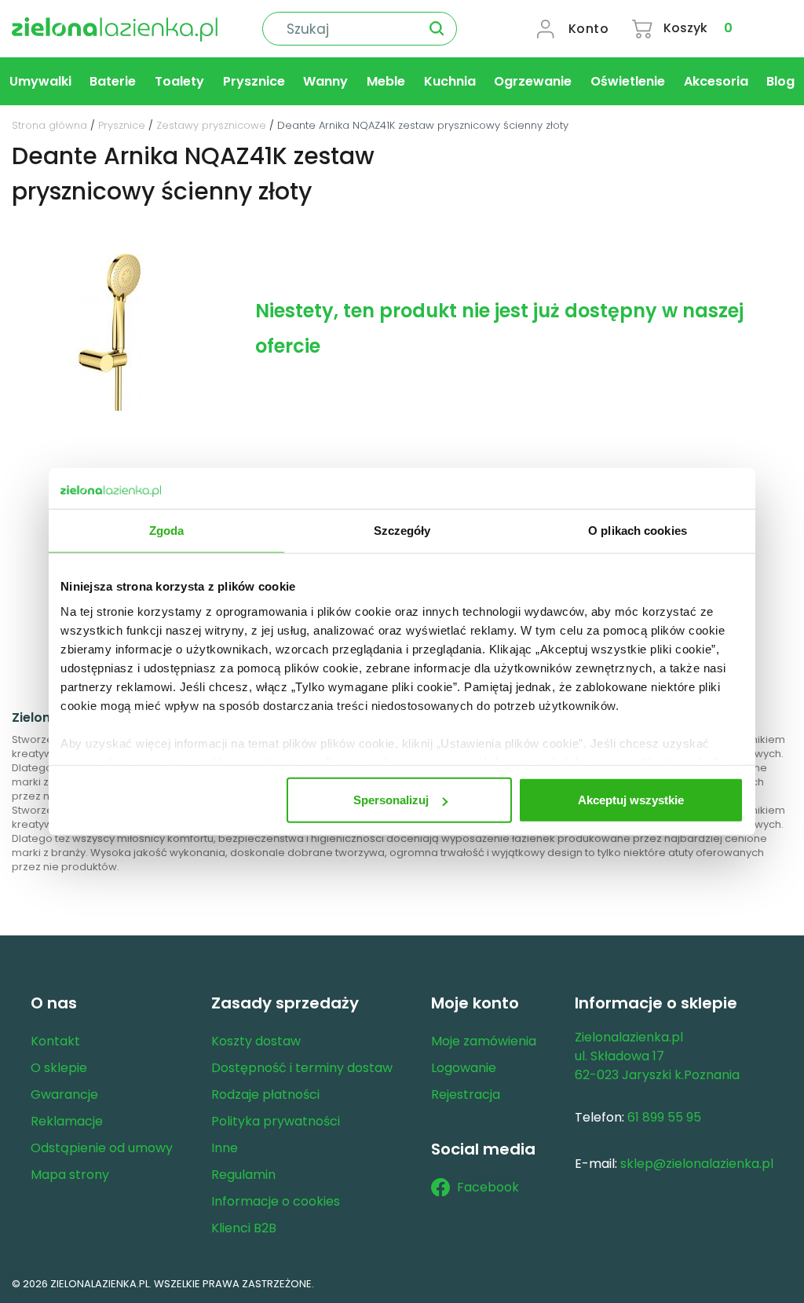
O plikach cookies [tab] (637, 530)
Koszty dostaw (256, 1041)
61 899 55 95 (664, 1117)
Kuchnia (450, 81)
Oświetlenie (627, 81)
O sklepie (59, 1068)
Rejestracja (465, 1094)
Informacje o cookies (275, 1201)
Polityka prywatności (275, 1121)
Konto (588, 29)
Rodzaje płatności (265, 1094)
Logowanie (463, 1068)
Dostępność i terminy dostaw (302, 1068)
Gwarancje (64, 1094)
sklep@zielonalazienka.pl (696, 1164)
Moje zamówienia (483, 1041)
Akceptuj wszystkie (631, 800)
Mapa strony (70, 1175)
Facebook (488, 1187)
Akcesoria (716, 81)
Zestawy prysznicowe (211, 125)
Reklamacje (67, 1121)
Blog (780, 81)
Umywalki (40, 81)
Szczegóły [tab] (402, 530)
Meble (386, 81)
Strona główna (49, 125)
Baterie (113, 81)
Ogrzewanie (533, 81)
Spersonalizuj (391, 800)
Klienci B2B (243, 1228)
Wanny (325, 81)
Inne (224, 1148)
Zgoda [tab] (167, 530)
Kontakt (55, 1041)
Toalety (179, 81)
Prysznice (254, 81)
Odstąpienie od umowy (102, 1148)
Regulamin (243, 1175)
